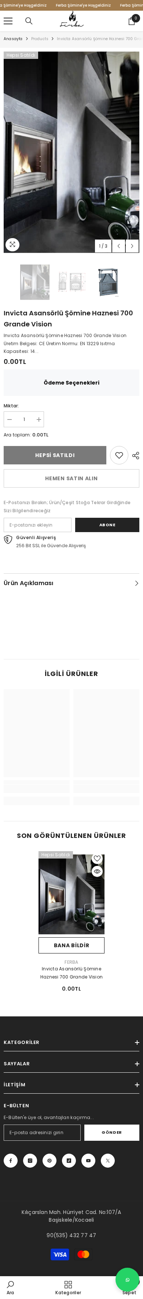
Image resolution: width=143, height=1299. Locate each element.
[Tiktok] (69, 1161)
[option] (71, 152)
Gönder (112, 1132)
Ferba (71, 962)
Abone (107, 525)
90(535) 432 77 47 (71, 1235)
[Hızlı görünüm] (97, 871)
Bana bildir (71, 945)
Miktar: (11, 406)
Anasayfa (13, 39)
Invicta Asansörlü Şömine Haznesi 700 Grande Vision (71, 973)
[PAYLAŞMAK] (133, 455)
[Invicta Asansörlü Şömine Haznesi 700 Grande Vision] (71, 894)
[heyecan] (108, 1161)
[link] (119, 455)
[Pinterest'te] (49, 1161)
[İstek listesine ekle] (97, 858)
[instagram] (30, 1161)
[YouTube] (88, 1161)
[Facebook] (11, 1161)
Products (40, 39)
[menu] (8, 21)
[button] (118, 246)
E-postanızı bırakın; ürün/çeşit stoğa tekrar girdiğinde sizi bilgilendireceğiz (67, 506)
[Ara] (29, 21)
